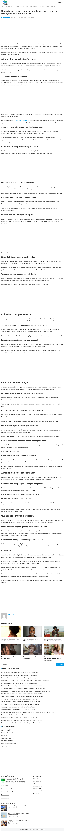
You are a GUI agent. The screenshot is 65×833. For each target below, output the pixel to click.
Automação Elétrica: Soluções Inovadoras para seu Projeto (19, 717)
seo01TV (13, 17)
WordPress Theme (34, 829)
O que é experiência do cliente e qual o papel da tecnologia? (19, 675)
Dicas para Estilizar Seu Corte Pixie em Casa (32, 657)
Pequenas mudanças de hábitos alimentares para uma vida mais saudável (54, 658)
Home (2, 6)
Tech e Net (4, 746)
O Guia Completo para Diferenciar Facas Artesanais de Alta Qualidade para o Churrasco (27, 712)
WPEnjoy (43, 829)
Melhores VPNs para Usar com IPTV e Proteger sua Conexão (20, 672)
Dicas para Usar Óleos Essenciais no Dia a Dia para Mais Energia (20, 723)
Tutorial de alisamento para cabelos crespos (10, 640)
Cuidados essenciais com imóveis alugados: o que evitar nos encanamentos (24, 688)
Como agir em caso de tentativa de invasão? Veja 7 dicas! (18, 707)
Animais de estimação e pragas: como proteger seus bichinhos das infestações (25, 680)
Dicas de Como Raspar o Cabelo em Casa (30, 640)
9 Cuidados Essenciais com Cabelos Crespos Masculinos (53, 640)
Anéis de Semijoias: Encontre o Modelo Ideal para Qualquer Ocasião (21, 720)
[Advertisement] (32, 31)
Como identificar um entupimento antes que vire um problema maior (21, 686)
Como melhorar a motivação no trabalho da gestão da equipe (19, 678)
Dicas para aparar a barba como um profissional (11, 657)
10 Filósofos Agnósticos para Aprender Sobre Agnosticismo (19, 699)
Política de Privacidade (7, 791)
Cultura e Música (6, 738)
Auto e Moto (5, 730)
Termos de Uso (5, 795)
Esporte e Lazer (6, 740)
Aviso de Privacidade (6, 788)
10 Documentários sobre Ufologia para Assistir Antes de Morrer (20, 701)
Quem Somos (4, 785)
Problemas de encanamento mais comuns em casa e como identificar (22, 694)
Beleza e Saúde (9, 6)
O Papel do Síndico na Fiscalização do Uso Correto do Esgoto (20, 704)
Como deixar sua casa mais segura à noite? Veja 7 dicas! (18, 709)
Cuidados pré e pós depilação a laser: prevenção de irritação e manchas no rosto (25, 691)
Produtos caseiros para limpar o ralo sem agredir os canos (19, 683)
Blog (2, 735)
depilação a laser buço (22, 120)
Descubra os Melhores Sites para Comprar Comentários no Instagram (22, 715)
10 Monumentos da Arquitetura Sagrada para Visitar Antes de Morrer (22, 696)
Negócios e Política (7, 743)
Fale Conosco (5, 798)
